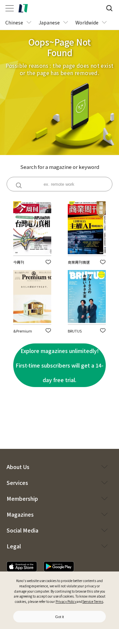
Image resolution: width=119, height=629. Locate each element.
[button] (48, 261)
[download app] (22, 566)
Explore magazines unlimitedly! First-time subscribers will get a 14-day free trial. (59, 365)
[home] (23, 8)
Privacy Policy (66, 601)
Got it (59, 617)
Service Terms (92, 601)
